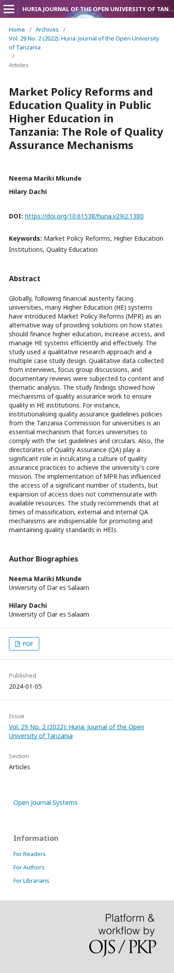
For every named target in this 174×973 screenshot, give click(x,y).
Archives (47, 29)
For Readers (29, 854)
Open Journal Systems (45, 802)
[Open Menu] (9, 9)
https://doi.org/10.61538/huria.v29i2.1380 (84, 216)
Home (17, 29)
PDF (27, 644)
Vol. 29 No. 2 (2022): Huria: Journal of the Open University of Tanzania (84, 42)
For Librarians (31, 880)
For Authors (29, 867)
